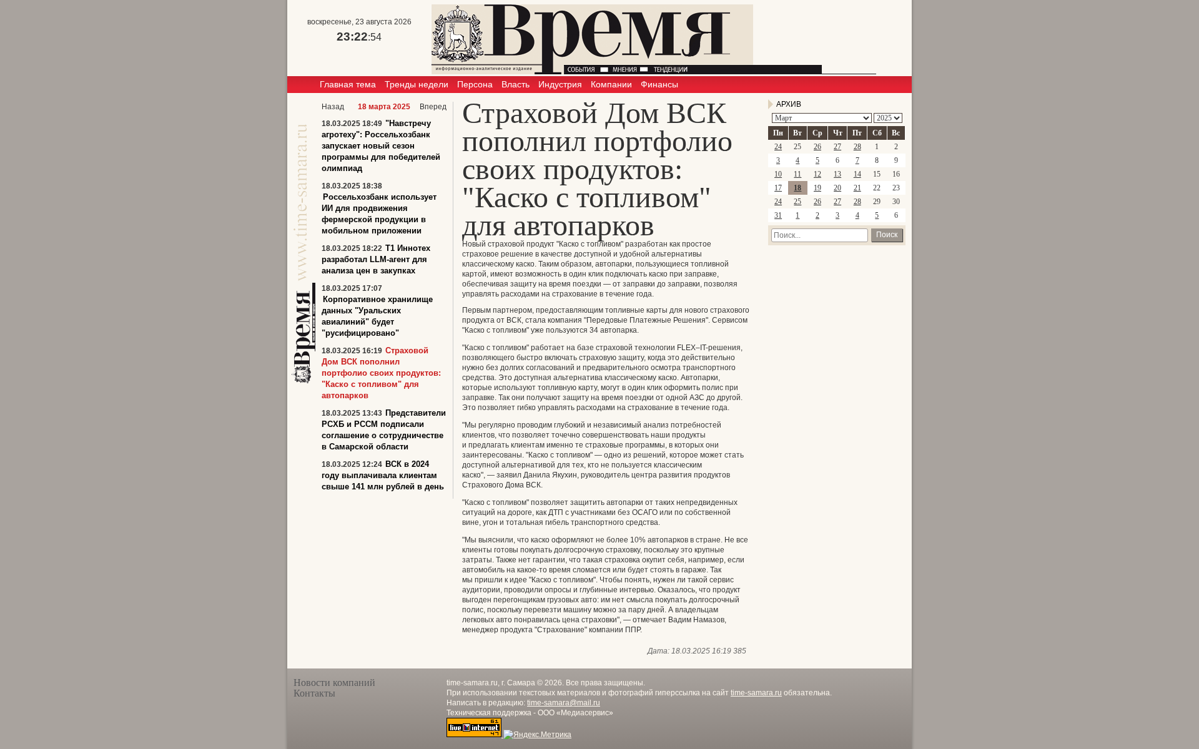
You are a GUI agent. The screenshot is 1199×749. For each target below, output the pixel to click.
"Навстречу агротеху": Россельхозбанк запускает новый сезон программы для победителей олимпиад (381, 146)
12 (817, 174)
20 (837, 188)
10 (778, 174)
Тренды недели (416, 84)
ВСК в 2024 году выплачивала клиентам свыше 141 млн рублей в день (383, 475)
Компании (611, 84)
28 (857, 146)
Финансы (659, 84)
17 (778, 188)
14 (857, 174)
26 (817, 146)
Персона (475, 84)
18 (797, 188)
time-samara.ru (756, 692)
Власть (515, 84)
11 (797, 174)
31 (778, 215)
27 (837, 146)
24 (778, 146)
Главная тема (348, 84)
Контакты (314, 693)
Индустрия (560, 84)
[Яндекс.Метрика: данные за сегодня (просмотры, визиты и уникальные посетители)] (537, 735)
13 (837, 174)
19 (817, 188)
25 (797, 201)
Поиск (886, 234)
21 (857, 188)
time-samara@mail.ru (563, 702)
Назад (333, 106)
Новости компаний (334, 682)
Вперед (433, 106)
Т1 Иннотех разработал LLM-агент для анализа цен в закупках (376, 259)
